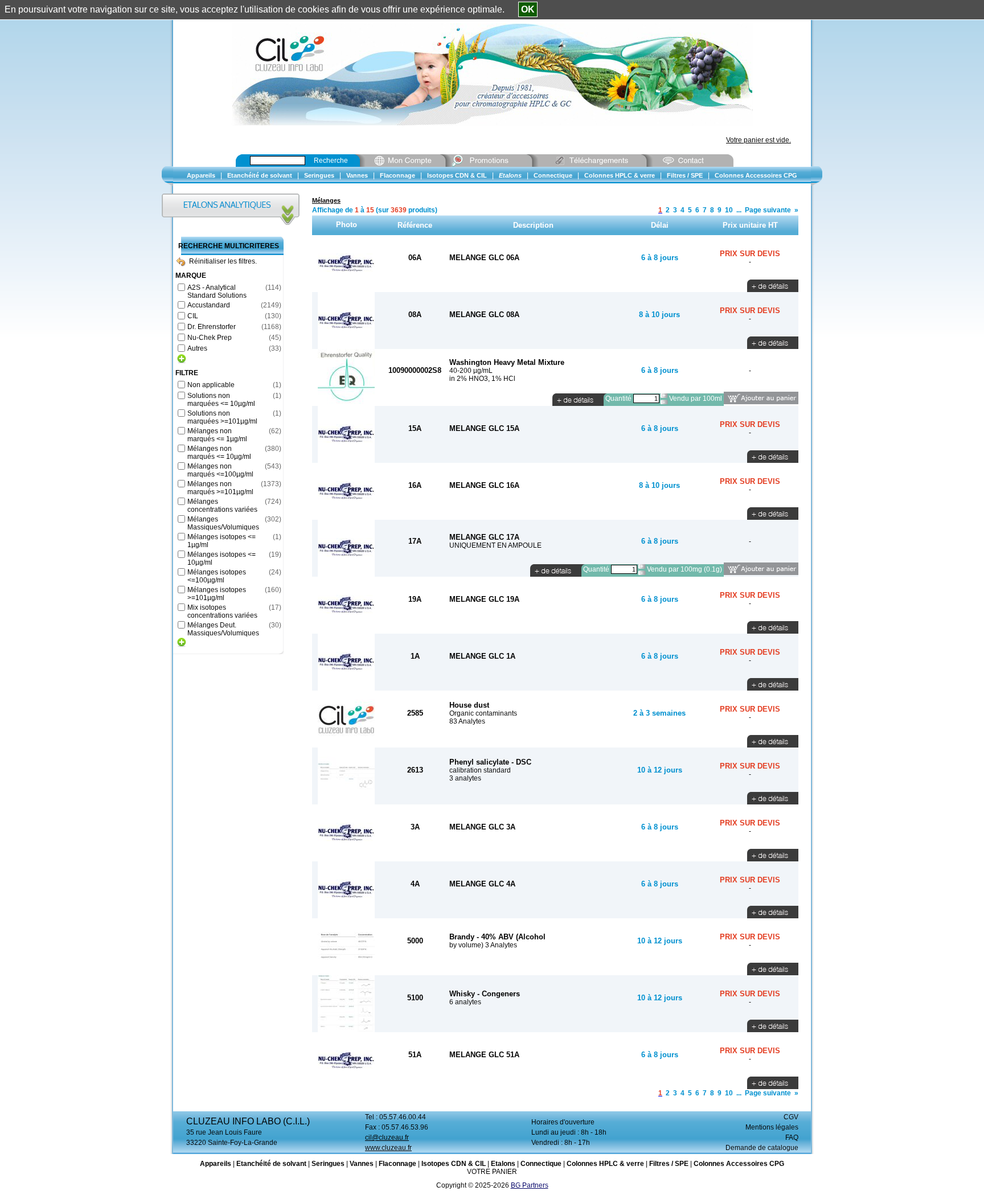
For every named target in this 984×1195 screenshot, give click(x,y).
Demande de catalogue (761, 1148)
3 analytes (465, 778)
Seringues (328, 1164)
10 (729, 210)
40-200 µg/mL (471, 371)
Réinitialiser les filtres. (223, 261)
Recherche (331, 161)
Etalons (503, 1164)
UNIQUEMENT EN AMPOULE (495, 545)
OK (528, 9)
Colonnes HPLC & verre (605, 1164)
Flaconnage (397, 1164)
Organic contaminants (483, 713)
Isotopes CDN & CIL (453, 1164)
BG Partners (529, 1185)
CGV (791, 1117)
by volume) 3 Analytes (483, 945)
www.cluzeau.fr (388, 1148)
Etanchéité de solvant (271, 1164)
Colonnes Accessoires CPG (739, 1164)
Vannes (362, 1164)
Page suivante (768, 210)
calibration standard (480, 770)
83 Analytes (467, 721)
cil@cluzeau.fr (387, 1137)
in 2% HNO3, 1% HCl (482, 379)
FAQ (791, 1137)
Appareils (215, 1164)
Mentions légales (771, 1127)
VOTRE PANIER (492, 1172)
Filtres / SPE (668, 1164)
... (738, 210)
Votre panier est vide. (758, 140)
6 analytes (465, 1002)
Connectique (540, 1164)
